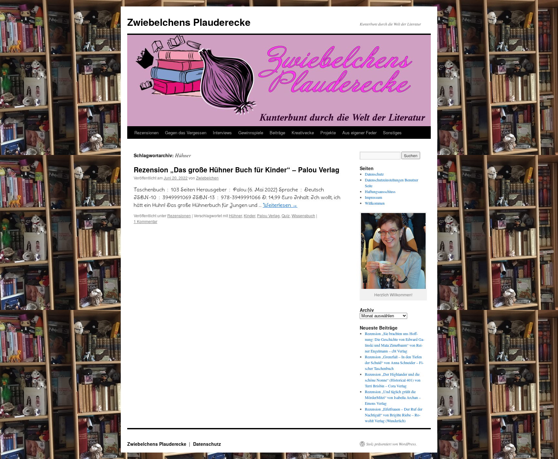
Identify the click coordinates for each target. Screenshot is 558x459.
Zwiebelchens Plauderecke (189, 22)
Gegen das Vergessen (185, 132)
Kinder (249, 215)
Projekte (328, 132)
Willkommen (375, 203)
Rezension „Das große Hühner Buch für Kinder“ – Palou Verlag (236, 169)
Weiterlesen (280, 205)
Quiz (286, 215)
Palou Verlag (268, 215)
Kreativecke (303, 132)
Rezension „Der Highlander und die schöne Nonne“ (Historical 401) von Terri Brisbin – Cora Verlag (392, 380)
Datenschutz (374, 174)
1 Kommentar (145, 221)
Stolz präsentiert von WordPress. (391, 443)
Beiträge (277, 132)
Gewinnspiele (250, 132)
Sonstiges (392, 132)
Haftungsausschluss (380, 191)
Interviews (222, 132)
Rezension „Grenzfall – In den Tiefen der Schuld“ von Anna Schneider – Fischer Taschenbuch (394, 362)
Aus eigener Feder (359, 132)
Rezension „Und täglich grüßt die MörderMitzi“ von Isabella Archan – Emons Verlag (393, 397)
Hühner (235, 215)
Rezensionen (146, 132)
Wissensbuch (303, 215)
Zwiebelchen (207, 177)
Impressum (373, 197)
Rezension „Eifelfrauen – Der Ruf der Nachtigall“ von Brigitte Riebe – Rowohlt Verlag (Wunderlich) (393, 414)
